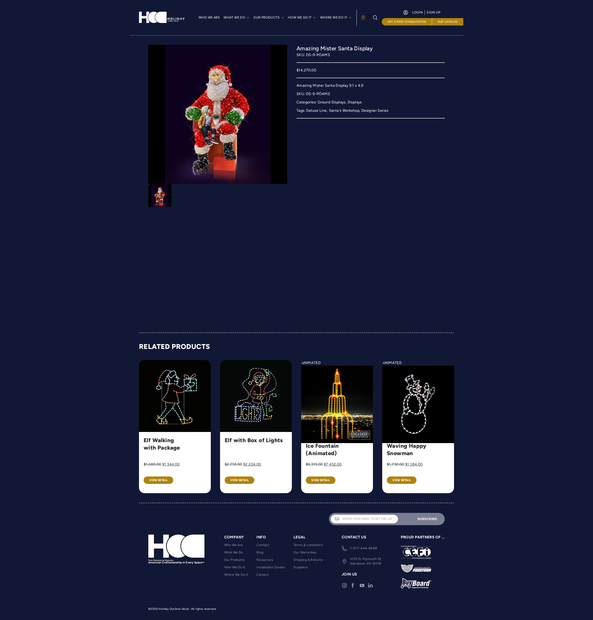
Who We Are (209, 17)
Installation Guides (270, 567)
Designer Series (374, 110)
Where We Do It (236, 575)
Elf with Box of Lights (254, 440)
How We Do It (234, 567)
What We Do (233, 552)
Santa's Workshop (344, 110)
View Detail (158, 480)
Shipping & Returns (308, 560)
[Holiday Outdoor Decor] (162, 17)
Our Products (234, 560)
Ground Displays (332, 102)
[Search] (375, 17)
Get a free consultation (406, 21)
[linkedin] (370, 585)
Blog (259, 552)
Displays (355, 102)
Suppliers (300, 567)
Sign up (433, 12)
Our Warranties (305, 552)
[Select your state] (365, 17)
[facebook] (353, 585)
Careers (262, 575)
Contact (262, 545)
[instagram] (344, 585)
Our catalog (448, 21)
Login (417, 12)
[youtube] (362, 585)
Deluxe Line (316, 110)
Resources (264, 560)
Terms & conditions (308, 545)
